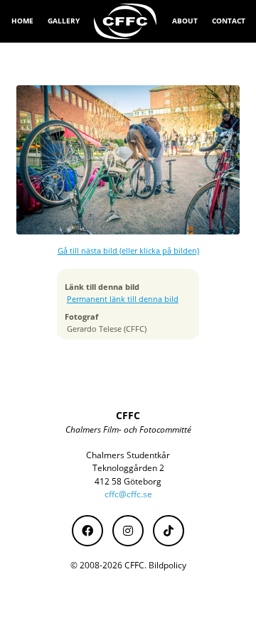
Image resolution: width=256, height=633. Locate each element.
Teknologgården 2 (128, 468)
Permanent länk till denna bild (122, 299)
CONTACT (228, 21)
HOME (22, 21)
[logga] (126, 21)
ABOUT (185, 21)
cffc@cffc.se (128, 494)
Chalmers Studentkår (128, 455)
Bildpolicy (167, 565)
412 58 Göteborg (128, 481)
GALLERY (64, 21)
